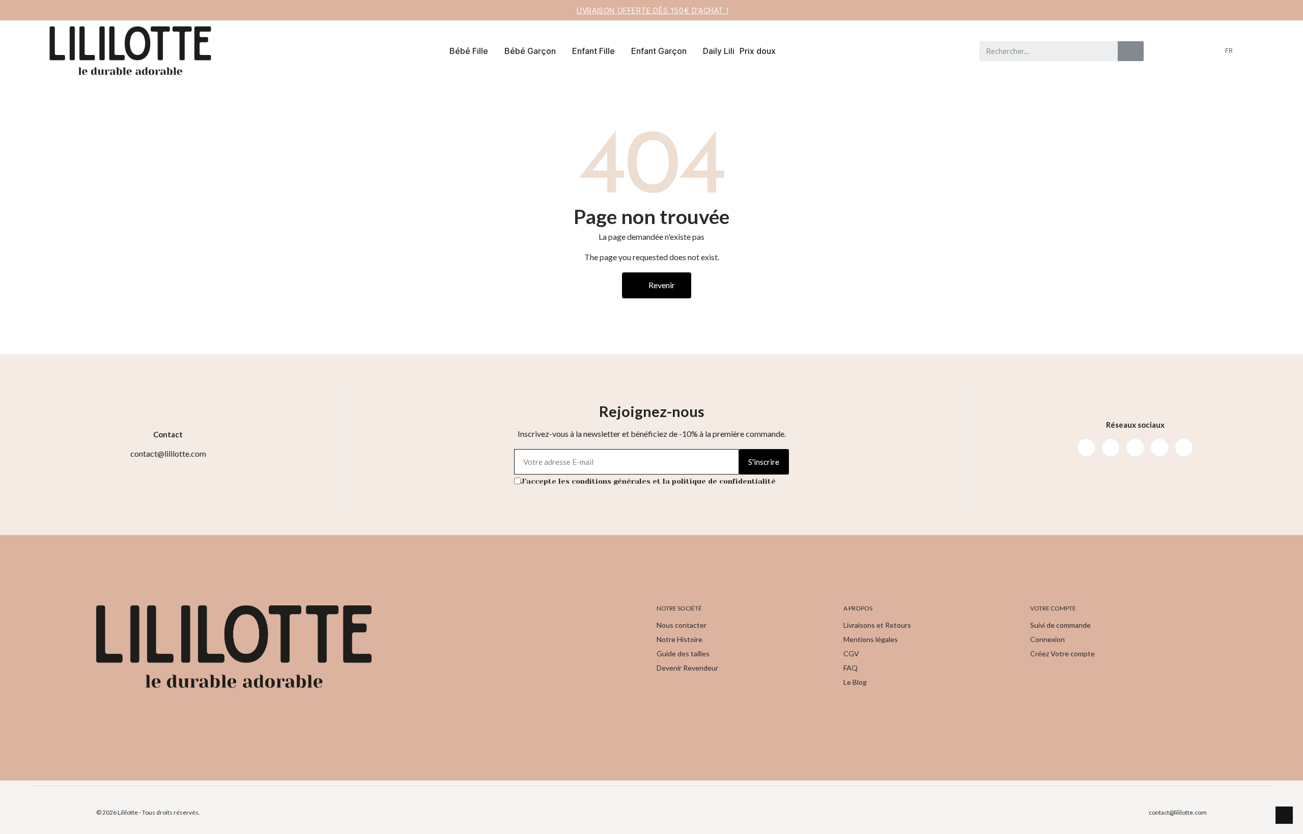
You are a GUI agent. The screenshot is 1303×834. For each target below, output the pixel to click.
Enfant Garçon (659, 51)
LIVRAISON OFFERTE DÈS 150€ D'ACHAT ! (653, 10)
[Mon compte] (1250, 51)
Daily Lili (718, 51)
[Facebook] (1086, 447)
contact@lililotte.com (1178, 812)
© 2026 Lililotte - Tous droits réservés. (148, 812)
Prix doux (758, 51)
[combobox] (1044, 51)
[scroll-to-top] (1284, 815)
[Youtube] (1135, 447)
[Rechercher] (1131, 51)
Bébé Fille (468, 51)
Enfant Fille (593, 51)
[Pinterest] (1159, 447)
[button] (1267, 51)
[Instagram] (1110, 447)
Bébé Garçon (530, 51)
